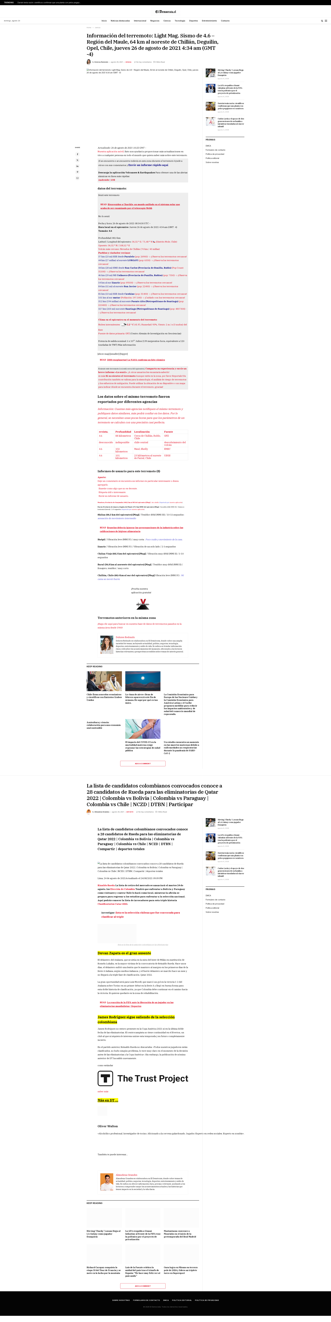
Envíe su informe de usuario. (114, 496)
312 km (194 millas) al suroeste (138, 301)
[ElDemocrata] (165, 11)
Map (148, 502)
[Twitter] (77, 160)
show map (103, 353)
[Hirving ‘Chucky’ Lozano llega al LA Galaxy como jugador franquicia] (210, 73)
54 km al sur (109, 282)
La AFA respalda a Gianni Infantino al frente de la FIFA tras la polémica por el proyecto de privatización (230, 89)
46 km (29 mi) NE (130, 275)
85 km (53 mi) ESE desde (116, 293)
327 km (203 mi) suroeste (133, 308)
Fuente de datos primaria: (111, 333)
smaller (115, 353)
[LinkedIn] (77, 166)
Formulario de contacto (215, 150)
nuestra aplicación (176, 502)
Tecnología (180, 21)
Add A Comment (143, 764)
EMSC (167, 448)
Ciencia (167, 21)
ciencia (128, 62)
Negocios (154, 21)
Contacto (225, 21)
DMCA (208, 146)
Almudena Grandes (102, 812)
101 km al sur (109, 297)
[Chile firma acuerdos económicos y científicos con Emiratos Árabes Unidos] (104, 681)
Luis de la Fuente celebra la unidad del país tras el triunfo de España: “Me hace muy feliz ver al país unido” (142, 1255)
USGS (167, 455)
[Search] (322, 21)
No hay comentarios (144, 62)
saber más (103, 1076)
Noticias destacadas (120, 21)
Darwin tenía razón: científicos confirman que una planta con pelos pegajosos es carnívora (50, 3)
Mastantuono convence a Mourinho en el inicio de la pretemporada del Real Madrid (180, 1217)
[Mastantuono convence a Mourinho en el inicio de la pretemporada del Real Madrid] (181, 1201)
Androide (103, 179)
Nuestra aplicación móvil (111, 151)
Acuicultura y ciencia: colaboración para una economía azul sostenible (104, 725)
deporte (130, 812)
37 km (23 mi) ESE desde (116, 256)
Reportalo (177, 376)
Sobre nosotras (212, 162)
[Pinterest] (77, 172)
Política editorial (212, 158)
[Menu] (326, 21)
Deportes (193, 21)
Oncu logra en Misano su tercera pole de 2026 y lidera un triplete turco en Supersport (181, 1254)
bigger (123, 353)
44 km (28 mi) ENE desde (134, 267)
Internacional (140, 21)
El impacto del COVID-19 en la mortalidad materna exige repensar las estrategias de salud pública (142, 746)
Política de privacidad (215, 154)
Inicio (104, 21)
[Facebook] (77, 154)
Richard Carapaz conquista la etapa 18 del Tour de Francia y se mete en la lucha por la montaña (104, 1254)
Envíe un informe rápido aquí (148, 165)
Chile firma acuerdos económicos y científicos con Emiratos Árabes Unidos (104, 697)
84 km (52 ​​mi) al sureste (117, 286)
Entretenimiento (209, 21)
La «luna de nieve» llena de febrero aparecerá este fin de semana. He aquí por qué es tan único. (141, 698)
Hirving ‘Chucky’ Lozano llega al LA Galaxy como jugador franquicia (230, 72)
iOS (113, 179)
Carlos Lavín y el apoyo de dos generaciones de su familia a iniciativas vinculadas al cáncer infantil (231, 123)
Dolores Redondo (101, 62)
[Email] (77, 178)
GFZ (127, 333)
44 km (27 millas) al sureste (118, 260)
